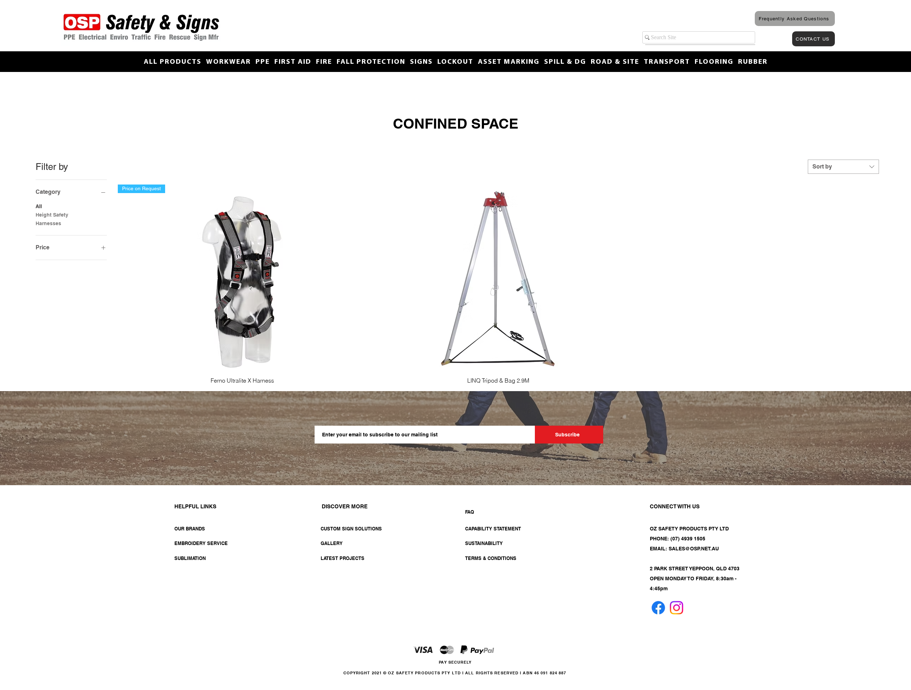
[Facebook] (658, 608)
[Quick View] (498, 278)
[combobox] (843, 167)
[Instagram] (676, 608)
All (39, 206)
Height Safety (52, 215)
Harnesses (48, 223)
